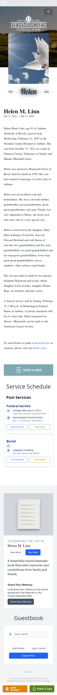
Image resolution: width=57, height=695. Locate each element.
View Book (15, 552)
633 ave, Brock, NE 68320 (26, 453)
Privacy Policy (19, 681)
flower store (39, 348)
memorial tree (42, 343)
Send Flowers (40, 459)
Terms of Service (37, 681)
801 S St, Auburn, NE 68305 (27, 420)
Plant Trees (40, 427)
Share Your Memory (20, 601)
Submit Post (28, 655)
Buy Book (33, 552)
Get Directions (17, 427)
